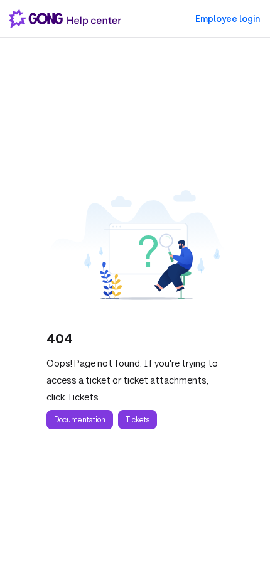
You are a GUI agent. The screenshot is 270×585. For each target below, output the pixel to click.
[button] (241, 553)
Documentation (79, 419)
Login (228, 18)
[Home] (67, 18)
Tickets (137, 419)
